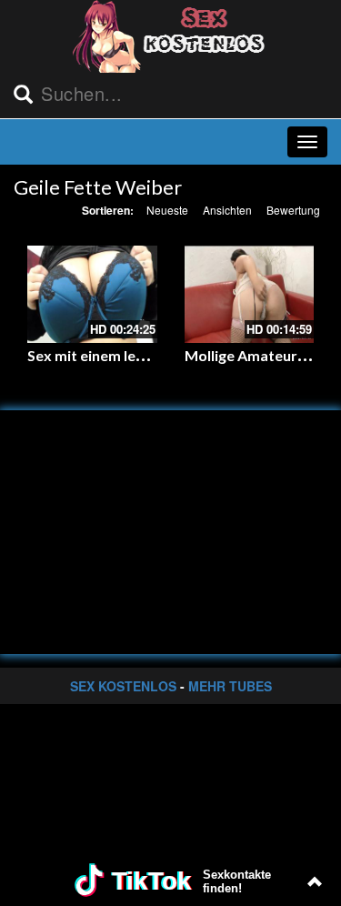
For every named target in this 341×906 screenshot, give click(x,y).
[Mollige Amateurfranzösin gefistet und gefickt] (250, 294)
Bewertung (293, 209)
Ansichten (227, 209)
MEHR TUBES (230, 686)
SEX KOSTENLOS (123, 686)
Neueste (167, 209)
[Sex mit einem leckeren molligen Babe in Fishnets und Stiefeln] (92, 294)
